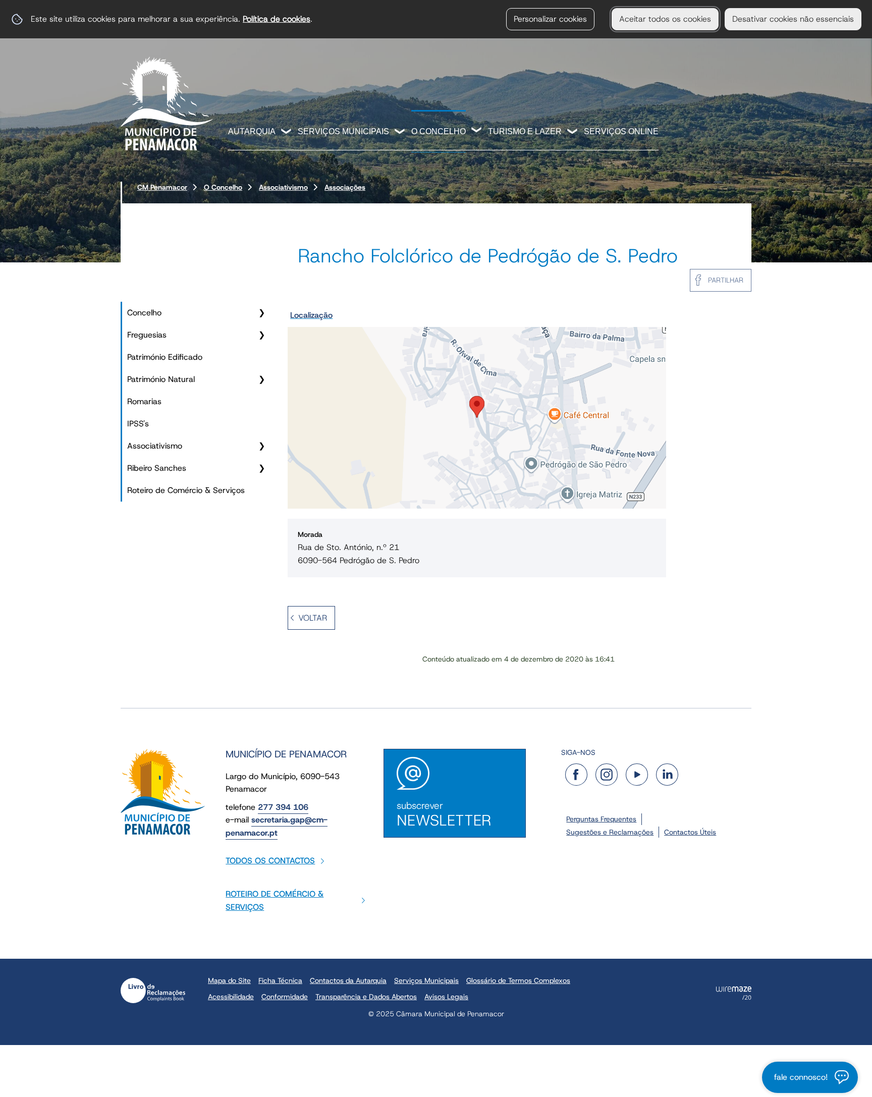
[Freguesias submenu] (261, 335)
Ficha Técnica (280, 980)
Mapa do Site (229, 980)
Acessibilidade (231, 996)
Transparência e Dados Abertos (366, 996)
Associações (344, 187)
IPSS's (138, 423)
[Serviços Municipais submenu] (400, 132)
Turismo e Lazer (525, 131)
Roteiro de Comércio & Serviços (186, 490)
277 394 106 (283, 807)
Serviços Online (621, 131)
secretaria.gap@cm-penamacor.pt (277, 826)
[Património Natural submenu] (261, 379)
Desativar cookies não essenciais (793, 19)
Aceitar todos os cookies (665, 19)
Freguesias (147, 335)
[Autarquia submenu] (287, 132)
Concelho (144, 312)
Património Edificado (164, 357)
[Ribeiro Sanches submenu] (261, 468)
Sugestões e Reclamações (609, 832)
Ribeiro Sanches (156, 468)
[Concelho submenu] (261, 313)
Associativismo (283, 187)
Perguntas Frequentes (601, 819)
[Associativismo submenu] (261, 446)
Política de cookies (276, 19)
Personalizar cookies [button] (550, 19)
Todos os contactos (270, 860)
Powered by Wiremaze (733, 993)
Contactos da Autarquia (348, 980)
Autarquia (252, 131)
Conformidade (284, 996)
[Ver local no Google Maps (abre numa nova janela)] (477, 408)
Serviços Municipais (343, 131)
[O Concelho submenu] (477, 131)
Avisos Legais (446, 996)
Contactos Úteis (690, 832)
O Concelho (438, 131)
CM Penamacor (162, 187)
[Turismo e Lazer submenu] (573, 132)
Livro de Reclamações (153, 990)
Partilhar (725, 280)
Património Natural (161, 379)
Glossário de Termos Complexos (518, 980)
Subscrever (444, 814)
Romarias (144, 401)
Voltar (312, 618)
